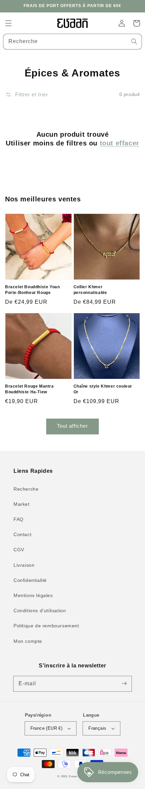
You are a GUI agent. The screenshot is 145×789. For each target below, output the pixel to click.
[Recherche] (134, 41)
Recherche (25, 489)
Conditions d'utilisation (39, 610)
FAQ (18, 519)
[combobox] (72, 41)
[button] (8, 23)
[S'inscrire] (124, 683)
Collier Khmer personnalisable (90, 290)
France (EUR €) (46, 728)
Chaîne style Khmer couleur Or (103, 389)
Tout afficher (72, 426)
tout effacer (119, 143)
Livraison (23, 565)
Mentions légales (33, 595)
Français (97, 728)
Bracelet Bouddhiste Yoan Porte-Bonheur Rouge (32, 290)
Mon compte (27, 641)
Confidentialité (30, 580)
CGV (18, 549)
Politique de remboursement (46, 625)
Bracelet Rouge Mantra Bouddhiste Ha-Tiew (29, 389)
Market (21, 504)
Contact (22, 534)
